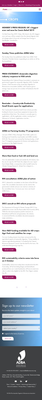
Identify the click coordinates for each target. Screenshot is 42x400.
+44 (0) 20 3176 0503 (12, 370)
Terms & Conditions (12, 386)
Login (15, 5)
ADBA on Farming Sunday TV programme (20, 131)
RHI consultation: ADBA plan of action (19, 178)
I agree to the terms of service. (14, 333)
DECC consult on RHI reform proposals (19, 203)
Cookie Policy (31, 386)
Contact (13, 384)
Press (8, 384)
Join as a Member (7, 5)
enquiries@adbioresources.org (28, 370)
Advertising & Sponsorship (32, 5)
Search (18, 384)
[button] (40, 9)
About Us (21, 5)
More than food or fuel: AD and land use (20, 156)
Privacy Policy (22, 386)
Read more (9, 44)
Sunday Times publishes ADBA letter (18, 53)
